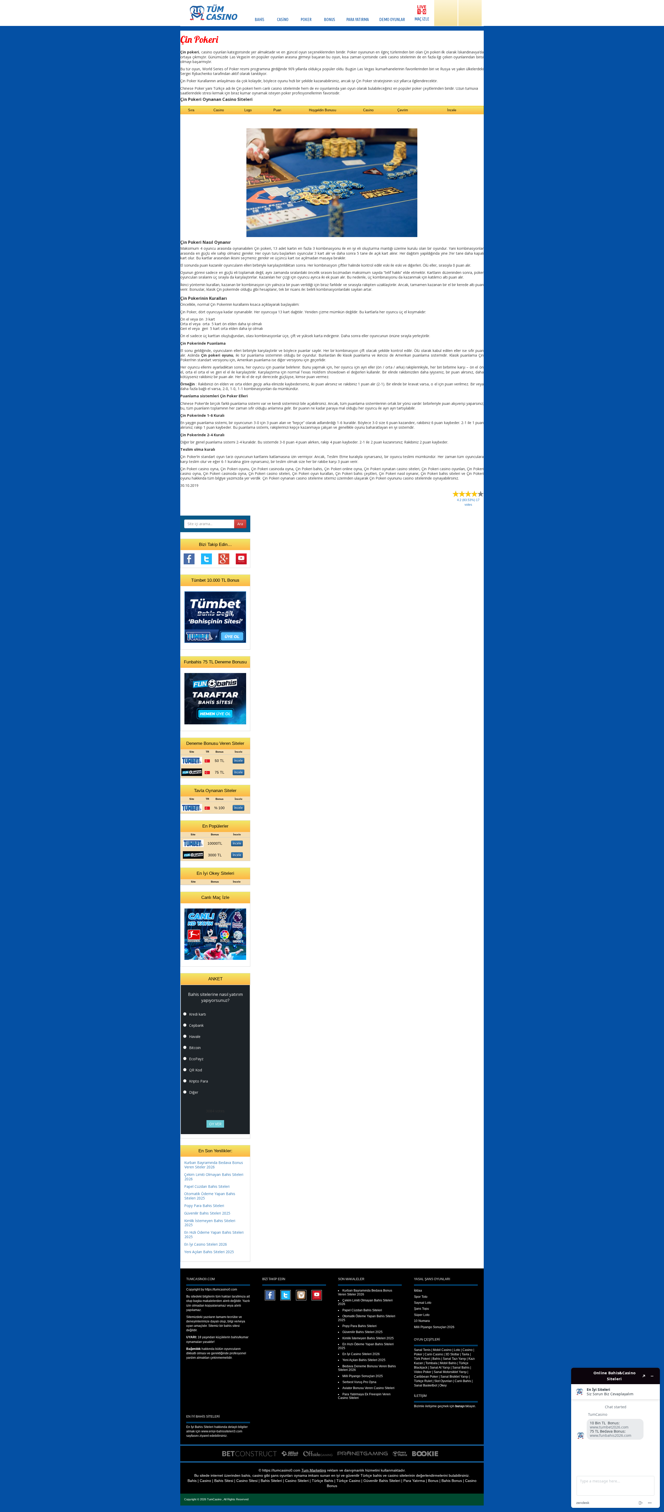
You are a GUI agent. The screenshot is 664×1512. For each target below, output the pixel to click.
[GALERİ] (446, 13)
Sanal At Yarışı (440, 1367)
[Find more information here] (615, 1438)
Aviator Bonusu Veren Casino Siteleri (368, 1388)
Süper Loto (422, 1315)
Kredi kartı (197, 1014)
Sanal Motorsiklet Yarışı (450, 1372)
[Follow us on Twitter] (206, 558)
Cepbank (196, 1025)
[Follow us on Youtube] (241, 558)
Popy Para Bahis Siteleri (204, 1205)
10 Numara (422, 1321)
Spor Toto (420, 1297)
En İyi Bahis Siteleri (199, 1427)
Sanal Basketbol (425, 1385)
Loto (457, 1350)
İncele (238, 760)
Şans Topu (421, 1308)
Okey (443, 1385)
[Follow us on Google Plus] (224, 558)
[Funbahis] (191, 771)
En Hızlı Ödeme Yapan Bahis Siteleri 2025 (214, 1234)
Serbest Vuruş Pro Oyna (359, 1382)
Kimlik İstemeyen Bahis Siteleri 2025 (209, 1222)
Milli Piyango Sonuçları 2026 (434, 1327)
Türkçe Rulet (423, 1381)
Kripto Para (198, 1081)
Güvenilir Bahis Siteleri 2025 (207, 1213)
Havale (194, 1036)
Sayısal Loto (422, 1303)
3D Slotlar (452, 1354)
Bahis (436, 1359)
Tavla (465, 1354)
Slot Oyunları (443, 1381)
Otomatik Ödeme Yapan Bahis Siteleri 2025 (209, 1196)
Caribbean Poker (426, 1376)
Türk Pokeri (422, 1359)
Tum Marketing (313, 1470)
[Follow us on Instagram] (301, 1295)
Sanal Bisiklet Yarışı (454, 1376)
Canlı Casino (434, 1354)
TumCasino (214, 1499)
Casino (467, 1350)
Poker (418, 1354)
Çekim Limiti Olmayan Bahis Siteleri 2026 (213, 1176)
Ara (240, 523)
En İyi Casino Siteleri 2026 (205, 1244)
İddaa (418, 1290)
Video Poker (422, 1372)
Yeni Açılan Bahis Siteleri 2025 (209, 1251)
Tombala (431, 1363)
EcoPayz (196, 1058)
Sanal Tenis (422, 1350)
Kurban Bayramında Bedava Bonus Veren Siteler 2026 (213, 1164)
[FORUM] (470, 13)
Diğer (193, 1092)
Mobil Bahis (448, 1363)
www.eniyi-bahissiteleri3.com (221, 1431)
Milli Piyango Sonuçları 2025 (362, 1376)
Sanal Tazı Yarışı (454, 1359)
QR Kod (195, 1069)
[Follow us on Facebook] (189, 558)
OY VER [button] (215, 1123)
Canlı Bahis (463, 1381)
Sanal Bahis (460, 1367)
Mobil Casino (442, 1350)
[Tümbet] (191, 760)
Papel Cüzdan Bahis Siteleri (207, 1186)
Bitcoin (195, 1047)
